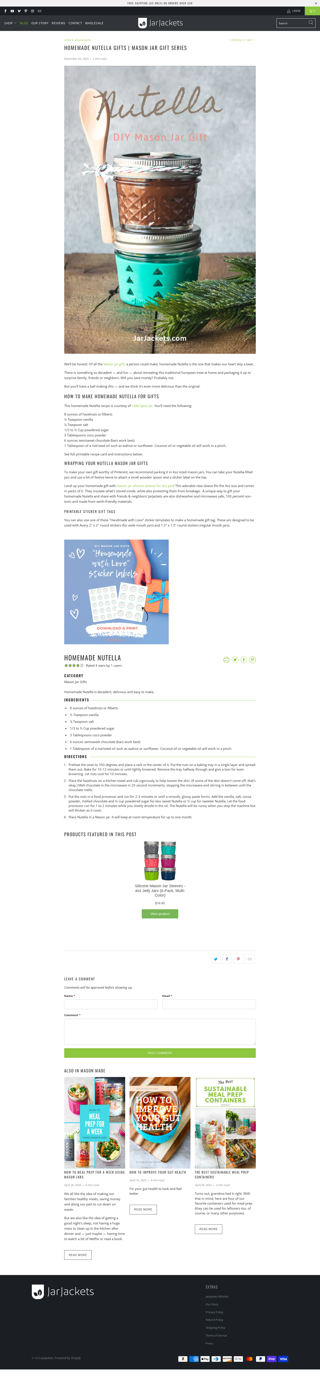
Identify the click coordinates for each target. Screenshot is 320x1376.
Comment (72, 1015)
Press (209, 1343)
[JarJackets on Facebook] (5, 11)
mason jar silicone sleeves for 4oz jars (145, 486)
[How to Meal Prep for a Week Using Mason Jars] (94, 1123)
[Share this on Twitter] (216, 959)
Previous (237, 40)
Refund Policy (214, 1320)
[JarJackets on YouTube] (12, 11)
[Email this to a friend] (249, 959)
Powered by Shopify (68, 1358)
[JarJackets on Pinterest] (25, 11)
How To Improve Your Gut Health (158, 1172)
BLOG (24, 23)
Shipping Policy (215, 1328)
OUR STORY (40, 23)
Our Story (212, 1304)
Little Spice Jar (142, 405)
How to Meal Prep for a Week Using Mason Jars (94, 1174)
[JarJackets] (160, 23)
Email (167, 996)
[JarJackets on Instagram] (32, 11)
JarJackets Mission (217, 1296)
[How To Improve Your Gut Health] (160, 1123)
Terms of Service (216, 1335)
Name (69, 996)
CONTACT (75, 23)
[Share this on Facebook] (227, 959)
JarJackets (47, 1358)
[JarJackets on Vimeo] (19, 11)
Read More (78, 1255)
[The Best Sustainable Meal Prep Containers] (225, 1123)
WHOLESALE (94, 23)
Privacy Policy (214, 1312)
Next (250, 40)
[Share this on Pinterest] (238, 959)
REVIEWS (59, 23)
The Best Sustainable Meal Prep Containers (222, 1174)
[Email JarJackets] (39, 11)
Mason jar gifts (114, 364)
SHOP (8, 23)
